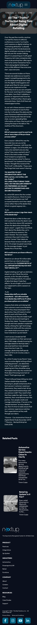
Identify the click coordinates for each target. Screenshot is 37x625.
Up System (6, 553)
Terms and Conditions (18, 615)
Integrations (6, 550)
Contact (5, 588)
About (4, 581)
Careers (5, 584)
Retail (4, 569)
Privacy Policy (6, 615)
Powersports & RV (8, 565)
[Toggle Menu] (26, 4)
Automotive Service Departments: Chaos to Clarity (25, 452)
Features (5, 546)
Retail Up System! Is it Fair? (24, 494)
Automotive (6, 562)
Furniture (5, 572)
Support (5, 603)
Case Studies (6, 600)
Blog (3, 596)
